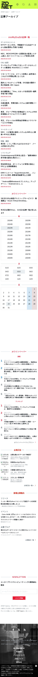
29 (34, 304)
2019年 (28, 232)
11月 (19, 279)
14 (29, 296)
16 (3, 300)
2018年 (10, 235)
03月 (31, 268)
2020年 (10, 232)
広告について (19, 658)
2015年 (28, 239)
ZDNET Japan (5, 12)
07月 (7, 275)
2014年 (10, 243)
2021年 (28, 228)
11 (14, 296)
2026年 (10, 220)
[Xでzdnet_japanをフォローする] (19, 630)
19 (19, 300)
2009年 (28, 250)
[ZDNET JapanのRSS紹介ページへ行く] (25, 630)
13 (24, 296)
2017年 (28, 235)
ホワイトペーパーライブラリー (24, 442)
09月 (31, 275)
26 (19, 304)
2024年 (10, 224)
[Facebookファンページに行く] (13, 630)
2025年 (28, 220)
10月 (7, 279)
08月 (19, 275)
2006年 (10, 258)
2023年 (28, 224)
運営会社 (19, 662)
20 (24, 300)
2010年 (10, 250)
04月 (7, 271)
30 (3, 308)
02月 (19, 268)
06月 (31, 271)
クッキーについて (19, 655)
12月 (31, 279)
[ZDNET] (7, 4)
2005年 (28, 258)
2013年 (28, 243)
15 (34, 296)
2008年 (10, 254)
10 (9, 296)
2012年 (10, 247)
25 (14, 304)
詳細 (2, 675)
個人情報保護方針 (19, 648)
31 (9, 308)
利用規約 (19, 651)
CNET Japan (20, 611)
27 (24, 304)
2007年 (28, 254)
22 (34, 300)
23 (3, 304)
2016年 (10, 239)
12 (19, 296)
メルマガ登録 (19, 598)
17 (9, 300)
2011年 (28, 247)
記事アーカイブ (15, 12)
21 (29, 300)
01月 (7, 268)
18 (14, 300)
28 (29, 304)
